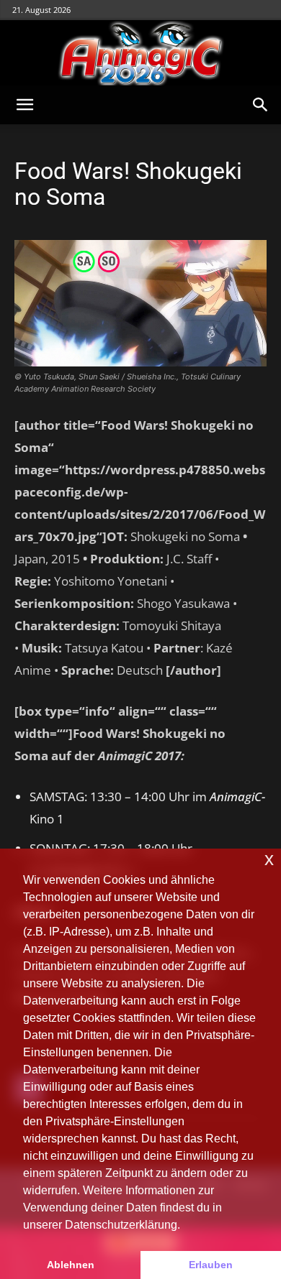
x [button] (269, 859)
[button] (24, 105)
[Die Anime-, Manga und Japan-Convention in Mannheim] (140, 53)
